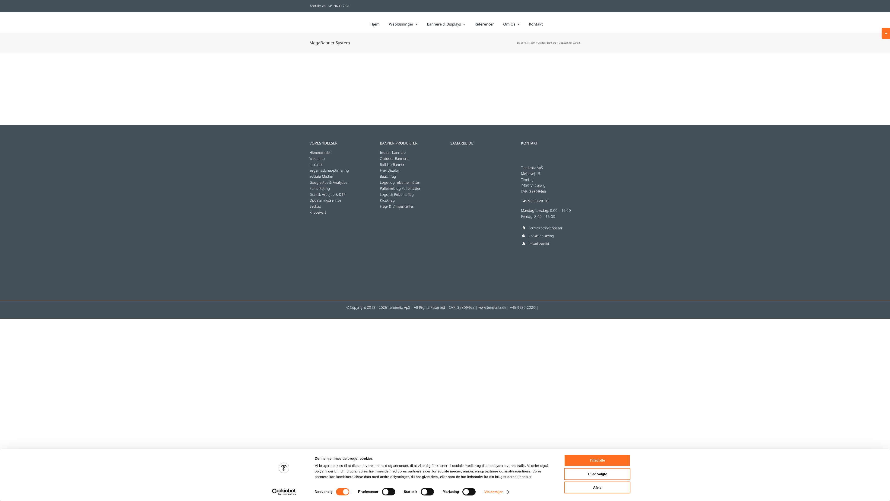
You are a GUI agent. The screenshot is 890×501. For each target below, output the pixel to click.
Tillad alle (597, 460)
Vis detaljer (493, 492)
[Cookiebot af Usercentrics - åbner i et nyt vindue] (284, 491)
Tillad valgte (597, 474)
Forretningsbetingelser (546, 228)
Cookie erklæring (541, 236)
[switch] (388, 491)
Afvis (597, 487)
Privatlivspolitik (539, 243)
